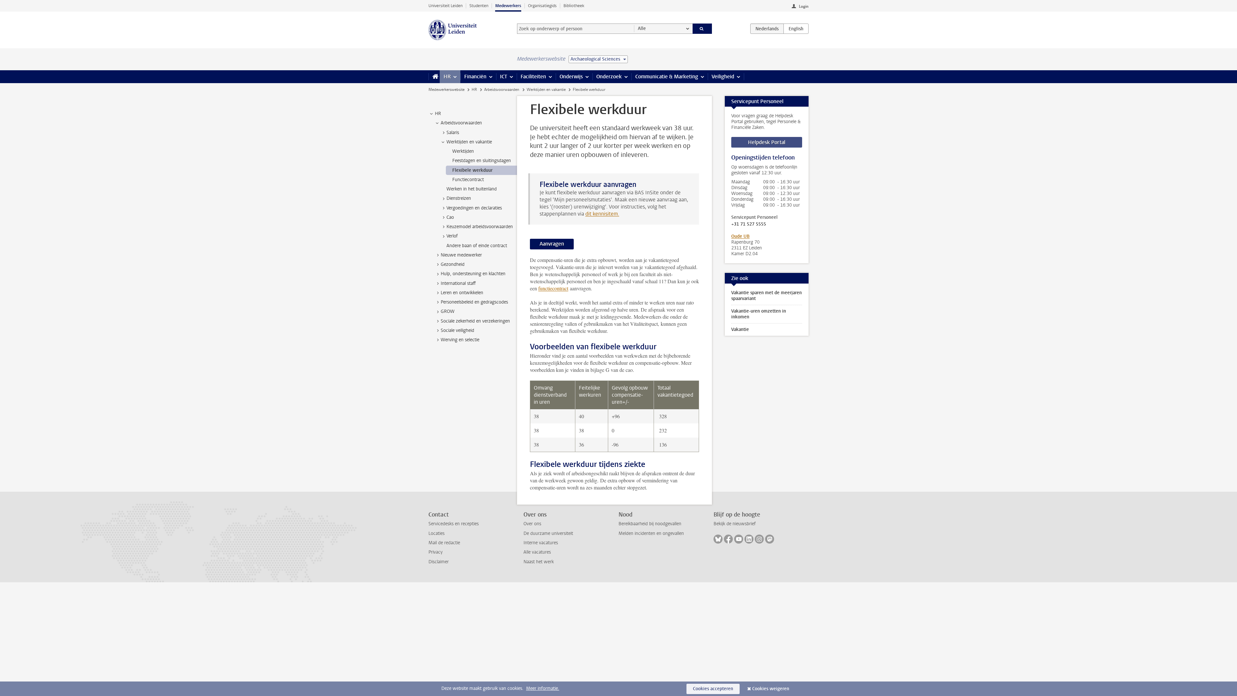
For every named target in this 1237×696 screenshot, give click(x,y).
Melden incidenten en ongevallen (651, 533)
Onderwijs (571, 76)
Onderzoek (609, 76)
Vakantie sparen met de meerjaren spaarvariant (766, 296)
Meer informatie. (542, 688)
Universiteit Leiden (445, 5)
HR (447, 76)
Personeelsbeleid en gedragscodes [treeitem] (474, 302)
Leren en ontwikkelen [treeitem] (462, 293)
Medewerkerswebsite (446, 89)
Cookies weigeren (770, 689)
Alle (642, 28)
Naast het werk (538, 562)
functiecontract (553, 288)
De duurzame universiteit (548, 533)
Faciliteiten (533, 76)
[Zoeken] (702, 29)
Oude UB (740, 236)
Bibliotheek (573, 5)
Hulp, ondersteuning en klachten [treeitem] (473, 274)
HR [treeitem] (438, 114)
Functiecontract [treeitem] (468, 180)
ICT (503, 76)
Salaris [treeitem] (452, 133)
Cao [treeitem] (450, 217)
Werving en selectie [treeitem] (460, 340)
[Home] (434, 76)
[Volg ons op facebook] (728, 539)
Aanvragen (552, 243)
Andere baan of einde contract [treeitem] (476, 246)
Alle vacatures (537, 552)
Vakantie (740, 329)
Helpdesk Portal (766, 142)
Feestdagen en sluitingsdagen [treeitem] (481, 161)
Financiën (475, 76)
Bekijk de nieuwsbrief (735, 524)
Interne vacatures (540, 543)
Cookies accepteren (713, 689)
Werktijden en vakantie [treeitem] (469, 142)
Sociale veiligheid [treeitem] (457, 330)
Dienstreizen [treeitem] (458, 198)
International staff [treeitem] (458, 283)
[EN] (796, 29)
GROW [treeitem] (448, 311)
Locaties (436, 533)
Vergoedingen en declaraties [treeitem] (474, 208)
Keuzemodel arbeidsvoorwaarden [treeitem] (479, 227)
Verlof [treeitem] (452, 236)
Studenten (478, 5)
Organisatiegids (542, 5)
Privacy (435, 552)
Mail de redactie (444, 543)
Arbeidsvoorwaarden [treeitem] (461, 123)
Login (804, 6)
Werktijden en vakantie (546, 89)
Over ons (532, 524)
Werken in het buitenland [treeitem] (471, 189)
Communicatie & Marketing (666, 76)
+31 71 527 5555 (748, 224)
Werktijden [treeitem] (463, 151)
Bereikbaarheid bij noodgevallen (649, 524)
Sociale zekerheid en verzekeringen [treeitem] (475, 321)
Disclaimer (438, 562)
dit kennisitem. (602, 213)
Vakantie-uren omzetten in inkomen (758, 314)
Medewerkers (508, 5)
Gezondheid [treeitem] (453, 264)
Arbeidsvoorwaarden (501, 89)
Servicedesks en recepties (453, 524)
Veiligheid (723, 76)
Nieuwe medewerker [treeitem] (461, 255)
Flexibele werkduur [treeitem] (472, 170)
